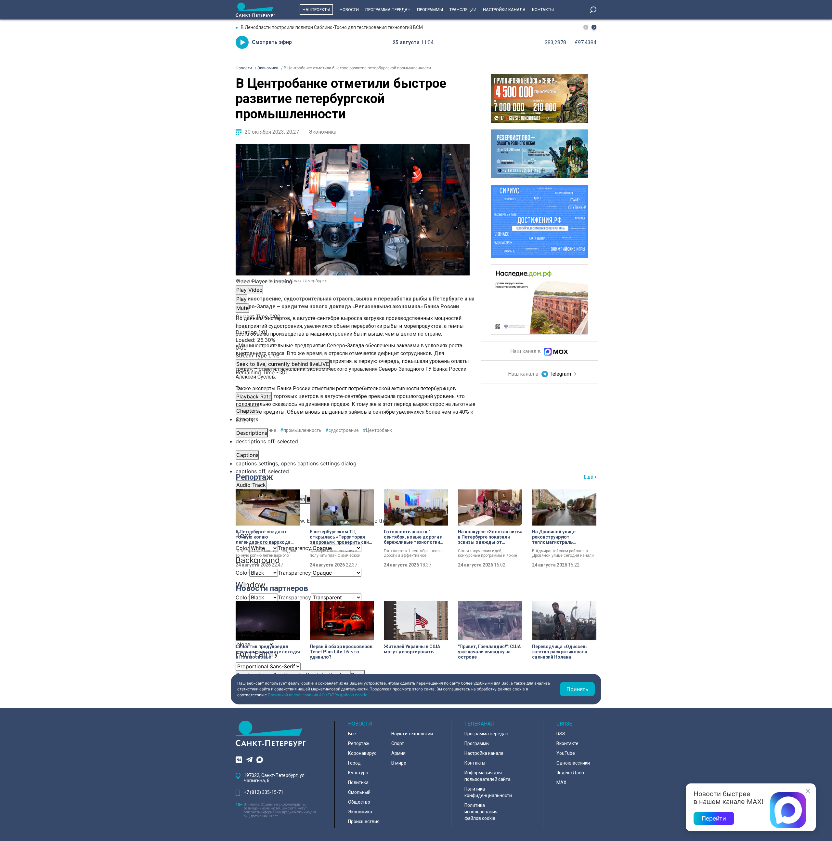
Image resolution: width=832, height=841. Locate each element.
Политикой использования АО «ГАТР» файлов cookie (317, 694)
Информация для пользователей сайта (487, 776)
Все (352, 733)
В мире (398, 763)
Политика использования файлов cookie (481, 812)
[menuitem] (353, 463)
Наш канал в (526, 352)
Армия (398, 753)
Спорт (397, 743)
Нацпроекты (316, 9)
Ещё (588, 477)
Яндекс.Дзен (570, 772)
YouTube (565, 753)
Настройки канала (504, 9)
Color (242, 572)
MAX (561, 782)
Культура (358, 772)
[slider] (353, 344)
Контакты (543, 9)
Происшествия (364, 821)
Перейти (714, 818)
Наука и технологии (412, 733)
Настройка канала (483, 753)
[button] (594, 27)
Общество (359, 802)
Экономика (322, 132)
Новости (349, 9)
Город (354, 763)
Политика (358, 782)
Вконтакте (567, 743)
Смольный (359, 792)
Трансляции (462, 9)
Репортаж (254, 477)
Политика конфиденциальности (488, 792)
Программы (430, 9)
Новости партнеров (272, 588)
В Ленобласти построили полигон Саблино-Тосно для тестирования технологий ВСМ (332, 27)
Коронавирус (362, 753)
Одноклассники (573, 763)
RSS (560, 733)
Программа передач (387, 9)
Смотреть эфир (272, 42)
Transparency (294, 572)
